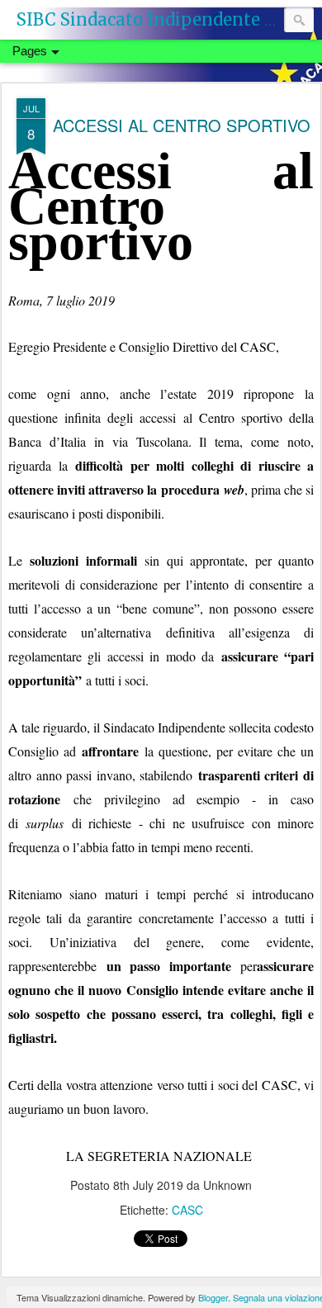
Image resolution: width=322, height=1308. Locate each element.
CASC (187, 1209)
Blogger (213, 1297)
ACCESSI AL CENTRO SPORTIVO (181, 125)
